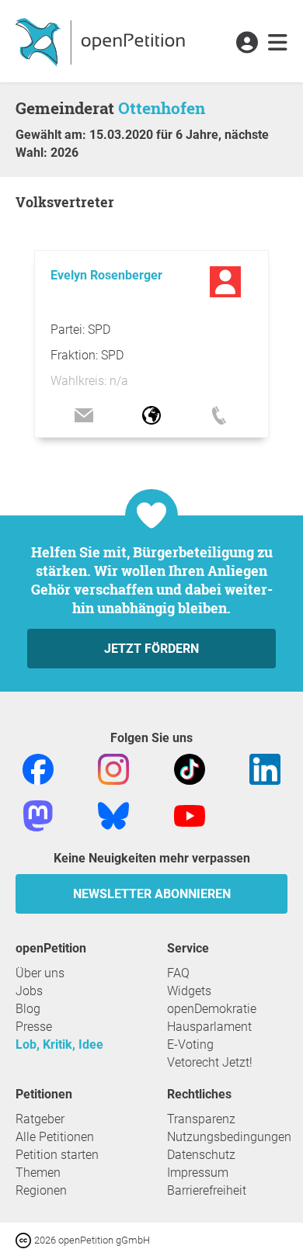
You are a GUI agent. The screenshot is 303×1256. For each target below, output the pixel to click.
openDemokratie (211, 1008)
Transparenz (201, 1119)
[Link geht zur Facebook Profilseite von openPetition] (38, 768)
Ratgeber (40, 1119)
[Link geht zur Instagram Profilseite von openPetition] (113, 768)
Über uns (40, 973)
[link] (277, 43)
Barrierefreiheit (206, 1190)
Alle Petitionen (55, 1136)
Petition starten (57, 1154)
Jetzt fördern (151, 648)
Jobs (29, 991)
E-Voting (190, 1044)
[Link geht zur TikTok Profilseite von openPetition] (189, 768)
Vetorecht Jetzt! (209, 1062)
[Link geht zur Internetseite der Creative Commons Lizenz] (25, 1239)
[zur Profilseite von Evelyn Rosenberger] (227, 281)
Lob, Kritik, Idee (59, 1044)
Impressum (197, 1172)
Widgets (189, 991)
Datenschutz (201, 1154)
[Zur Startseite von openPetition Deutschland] (102, 41)
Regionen (41, 1190)
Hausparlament (209, 1026)
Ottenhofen (161, 108)
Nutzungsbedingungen (229, 1136)
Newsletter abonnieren (152, 893)
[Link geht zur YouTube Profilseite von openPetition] (189, 814)
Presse (34, 1026)
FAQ (178, 973)
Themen (38, 1172)
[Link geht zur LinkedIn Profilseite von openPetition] (264, 768)
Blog (28, 1008)
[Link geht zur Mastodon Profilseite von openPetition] (38, 814)
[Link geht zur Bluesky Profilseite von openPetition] (113, 814)
